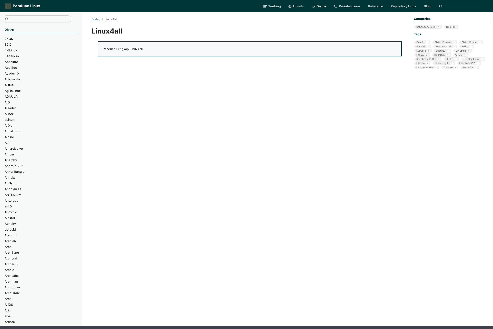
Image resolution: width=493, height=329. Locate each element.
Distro (95, 19)
